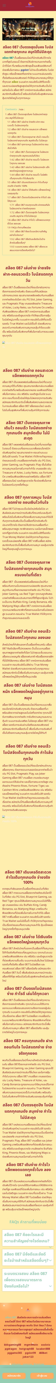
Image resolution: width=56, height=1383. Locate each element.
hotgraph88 (26, 1349)
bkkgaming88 (12, 1345)
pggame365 (14, 1353)
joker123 (28, 1357)
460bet (43, 1353)
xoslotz (45, 1345)
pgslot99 (30, 1353)
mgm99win (31, 1345)
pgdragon (11, 1349)
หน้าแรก (16, 1364)
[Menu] (4, 5)
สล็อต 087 (10, 1317)
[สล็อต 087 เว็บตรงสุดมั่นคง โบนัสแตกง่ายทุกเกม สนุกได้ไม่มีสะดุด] (29, 5)
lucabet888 (43, 1349)
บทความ (27, 1364)
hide (21, 109)
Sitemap (39, 1364)
